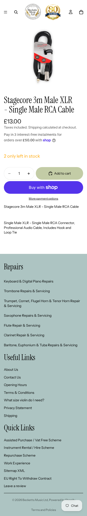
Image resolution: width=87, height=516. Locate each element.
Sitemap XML (14, 470)
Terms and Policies (43, 510)
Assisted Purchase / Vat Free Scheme (32, 440)
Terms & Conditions (19, 392)
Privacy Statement (18, 408)
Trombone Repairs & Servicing (27, 291)
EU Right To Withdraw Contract (27, 478)
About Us (11, 369)
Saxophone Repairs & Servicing (27, 315)
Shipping (10, 415)
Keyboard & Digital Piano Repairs (28, 281)
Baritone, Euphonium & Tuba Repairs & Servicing (40, 345)
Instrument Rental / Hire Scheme (29, 448)
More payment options (43, 198)
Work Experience (17, 463)
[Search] (16, 12)
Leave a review (15, 486)
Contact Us (12, 377)
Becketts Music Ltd (35, 500)
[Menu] (5, 12)
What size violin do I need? (24, 400)
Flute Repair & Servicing (22, 325)
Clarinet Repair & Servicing (24, 335)
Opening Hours (15, 385)
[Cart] (81, 12)
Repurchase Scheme (20, 455)
